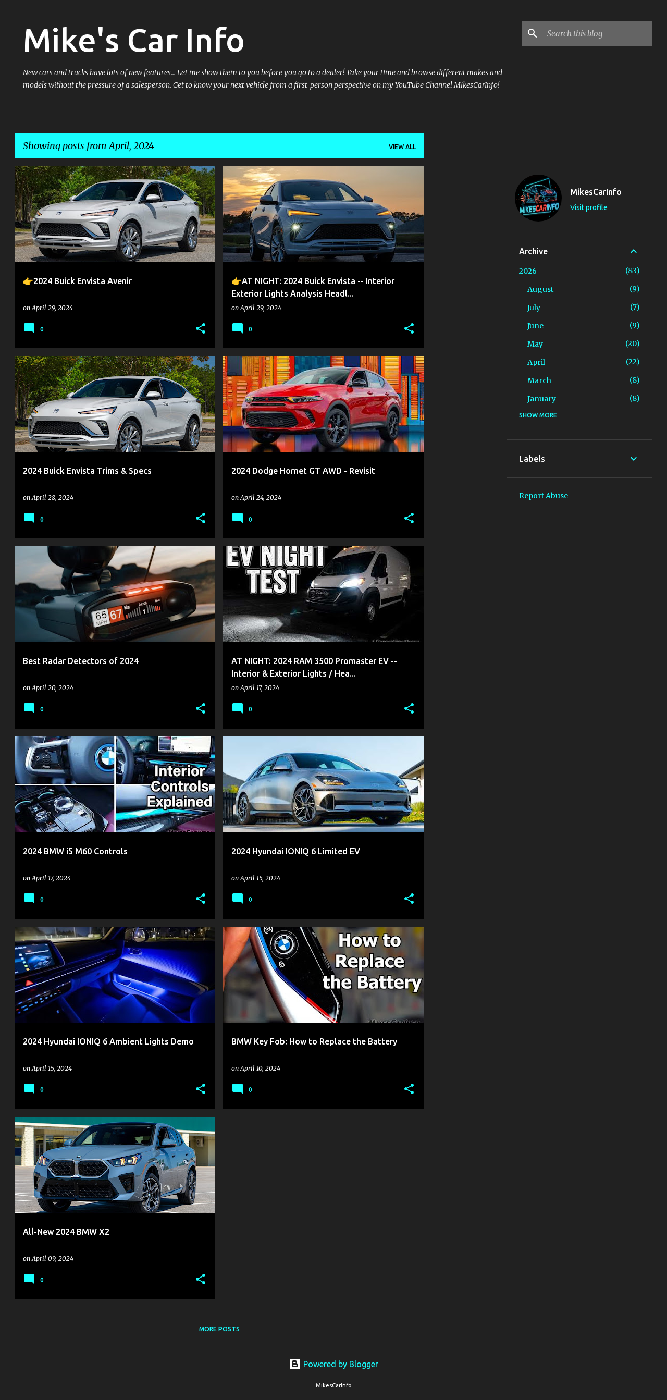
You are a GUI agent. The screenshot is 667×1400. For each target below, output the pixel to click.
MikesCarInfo (596, 192)
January (541, 398)
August (540, 289)
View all (402, 146)
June (535, 325)
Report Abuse (543, 495)
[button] (200, 329)
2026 (528, 271)
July (533, 307)
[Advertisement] (465, 322)
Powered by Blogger (339, 1364)
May (535, 344)
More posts (219, 1328)
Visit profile (589, 207)
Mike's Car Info (134, 39)
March (539, 380)
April (536, 362)
